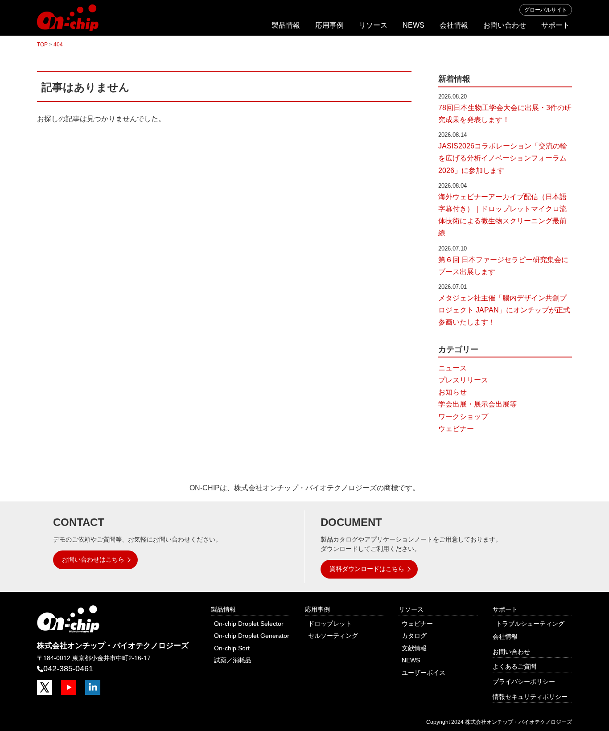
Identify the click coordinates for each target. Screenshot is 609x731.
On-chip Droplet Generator (251, 635)
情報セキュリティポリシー (530, 696)
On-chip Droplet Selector (249, 623)
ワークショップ (463, 416)
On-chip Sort (232, 648)
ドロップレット (330, 623)
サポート (555, 25)
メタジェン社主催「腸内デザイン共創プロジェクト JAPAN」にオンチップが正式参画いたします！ (504, 310)
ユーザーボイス (423, 672)
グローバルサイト (545, 10)
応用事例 (329, 25)
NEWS (413, 25)
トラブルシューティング (530, 623)
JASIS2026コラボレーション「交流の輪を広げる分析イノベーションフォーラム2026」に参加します (502, 158)
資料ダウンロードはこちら (366, 568)
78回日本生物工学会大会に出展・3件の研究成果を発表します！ (505, 113)
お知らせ (452, 392)
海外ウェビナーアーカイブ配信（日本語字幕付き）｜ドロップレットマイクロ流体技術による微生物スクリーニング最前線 (502, 215)
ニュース (452, 368)
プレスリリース (463, 380)
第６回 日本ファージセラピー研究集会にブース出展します (503, 265)
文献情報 (414, 648)
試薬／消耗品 (232, 660)
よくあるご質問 (514, 666)
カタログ (414, 635)
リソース (373, 25)
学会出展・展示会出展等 (477, 404)
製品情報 (286, 25)
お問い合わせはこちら (93, 559)
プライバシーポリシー (524, 681)
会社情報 (454, 25)
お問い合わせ (504, 25)
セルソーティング (333, 635)
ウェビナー (456, 428)
